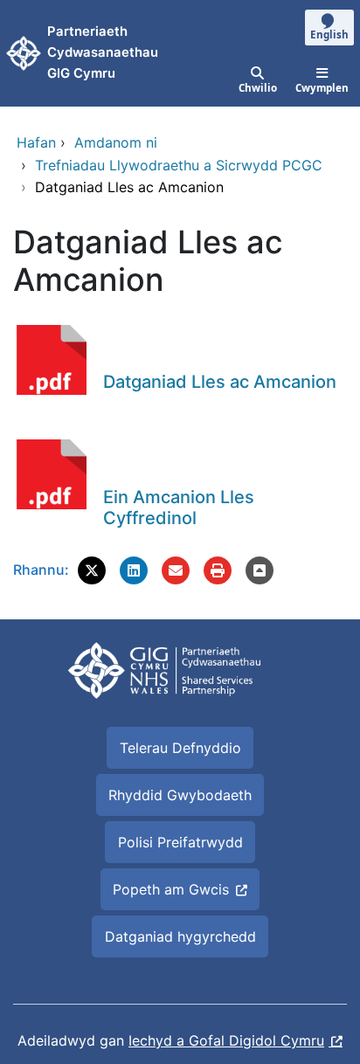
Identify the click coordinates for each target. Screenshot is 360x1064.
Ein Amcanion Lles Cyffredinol (178, 508)
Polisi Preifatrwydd (180, 842)
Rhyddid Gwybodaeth (180, 795)
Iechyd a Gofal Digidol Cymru (226, 1040)
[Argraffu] (218, 570)
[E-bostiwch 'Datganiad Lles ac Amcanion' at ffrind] (176, 570)
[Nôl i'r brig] (259, 570)
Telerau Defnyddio (180, 748)
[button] (92, 570)
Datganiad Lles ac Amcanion (219, 381)
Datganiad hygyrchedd (180, 936)
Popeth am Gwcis (171, 889)
